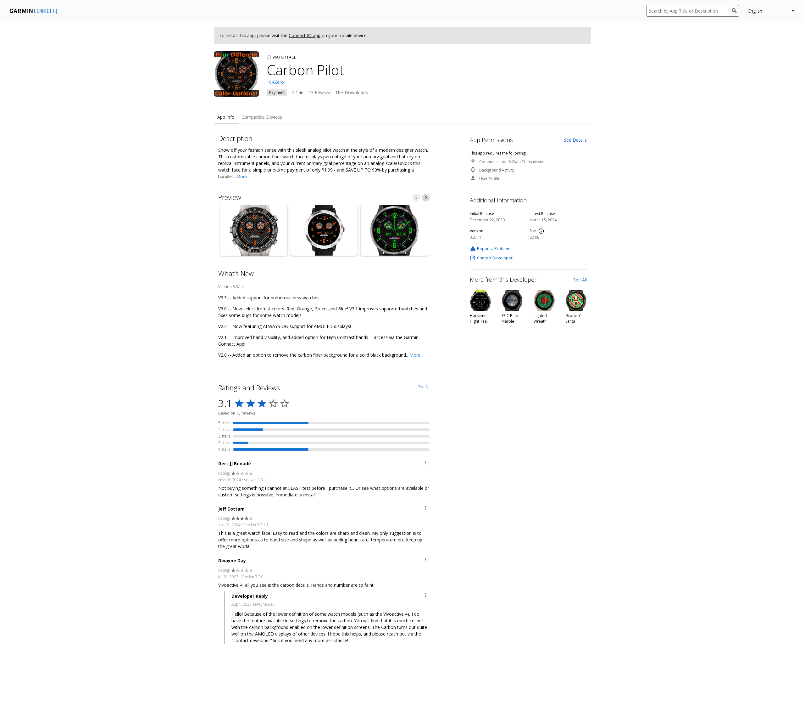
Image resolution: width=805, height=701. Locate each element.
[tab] (226, 117)
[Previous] (416, 197)
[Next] (426, 197)
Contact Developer (495, 258)
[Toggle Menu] (425, 463)
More (241, 176)
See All (580, 280)
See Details (575, 140)
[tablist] (402, 117)
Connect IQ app (304, 35)
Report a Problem (493, 248)
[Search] (735, 11)
